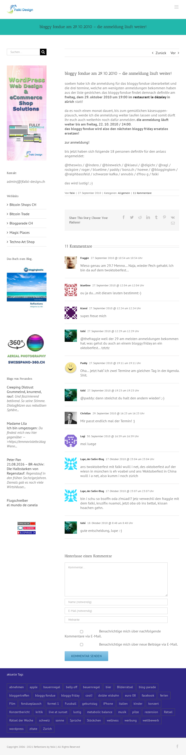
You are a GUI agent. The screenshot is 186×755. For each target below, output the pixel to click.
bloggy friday (70, 695)
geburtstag (89, 703)
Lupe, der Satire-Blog (92, 459)
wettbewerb (151, 720)
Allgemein (124, 193)
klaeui (83, 308)
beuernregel (91, 687)
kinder (138, 703)
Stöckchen (94, 720)
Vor (173, 53)
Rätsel (168, 712)
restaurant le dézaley (149, 97)
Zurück (161, 53)
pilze (135, 712)
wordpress (16, 728)
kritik (39, 712)
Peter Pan (14, 459)
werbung (131, 720)
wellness (113, 720)
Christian (85, 413)
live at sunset (58, 712)
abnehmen (16, 687)
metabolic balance (99, 712)
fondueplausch (31, 703)
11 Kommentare (142, 193)
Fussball (70, 703)
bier (108, 687)
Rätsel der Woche (21, 720)
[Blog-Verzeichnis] (26, 528)
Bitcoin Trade (19, 214)
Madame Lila (17, 423)
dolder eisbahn (108, 695)
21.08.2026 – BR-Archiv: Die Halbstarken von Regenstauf (25, 468)
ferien (164, 695)
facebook (148, 695)
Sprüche (75, 720)
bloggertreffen (19, 695)
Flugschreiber (17, 500)
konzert (153, 703)
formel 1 (53, 703)
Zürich (47, 728)
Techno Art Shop (22, 241)
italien (123, 703)
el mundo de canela (22, 505)
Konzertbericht (19, 712)
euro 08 (130, 695)
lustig (77, 712)
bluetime (85, 285)
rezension (151, 712)
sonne (60, 720)
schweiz (44, 720)
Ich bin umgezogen (22, 428)
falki (72, 193)
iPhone (108, 703)
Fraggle (84, 258)
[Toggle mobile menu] (176, 7)
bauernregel (51, 687)
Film (12, 703)
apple (33, 687)
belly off (71, 687)
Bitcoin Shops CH (23, 204)
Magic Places (20, 232)
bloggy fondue (45, 695)
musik (122, 712)
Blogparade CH (21, 223)
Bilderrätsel (125, 687)
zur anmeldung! (77, 142)
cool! (89, 695)
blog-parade (147, 687)
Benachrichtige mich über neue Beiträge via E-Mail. (138, 644)
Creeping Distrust (20, 387)
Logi (82, 436)
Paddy (83, 363)
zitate (33, 728)
